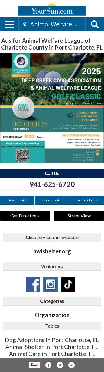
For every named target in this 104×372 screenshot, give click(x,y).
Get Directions (25, 215)
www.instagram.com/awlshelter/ (50, 284)
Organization (52, 314)
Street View (79, 215)
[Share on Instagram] (71, 365)
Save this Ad (17, 200)
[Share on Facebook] (48, 365)
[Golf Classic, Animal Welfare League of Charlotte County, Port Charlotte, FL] (52, 108)
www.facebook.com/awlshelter (33, 284)
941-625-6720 (52, 184)
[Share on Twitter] (60, 365)
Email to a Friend (86, 200)
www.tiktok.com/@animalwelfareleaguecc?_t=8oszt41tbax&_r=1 (68, 284)
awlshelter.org (52, 251)
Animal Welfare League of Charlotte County (57, 24)
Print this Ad (51, 200)
